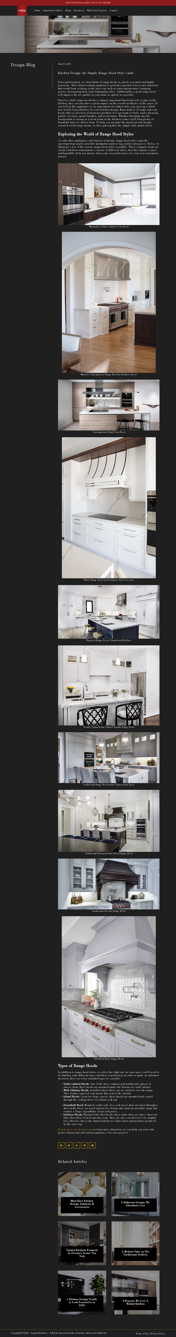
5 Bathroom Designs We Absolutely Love (135, 1204)
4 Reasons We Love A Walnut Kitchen (135, 1302)
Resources (79, 11)
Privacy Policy (158, 1334)
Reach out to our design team (75, 1130)
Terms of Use (142, 1334)
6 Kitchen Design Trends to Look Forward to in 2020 (82, 1302)
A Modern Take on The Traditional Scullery (135, 1253)
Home (37, 11)
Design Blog (23, 65)
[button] (61, 1145)
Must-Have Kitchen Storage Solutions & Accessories (82, 1204)
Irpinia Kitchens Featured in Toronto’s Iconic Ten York (82, 1253)
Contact (113, 11)
